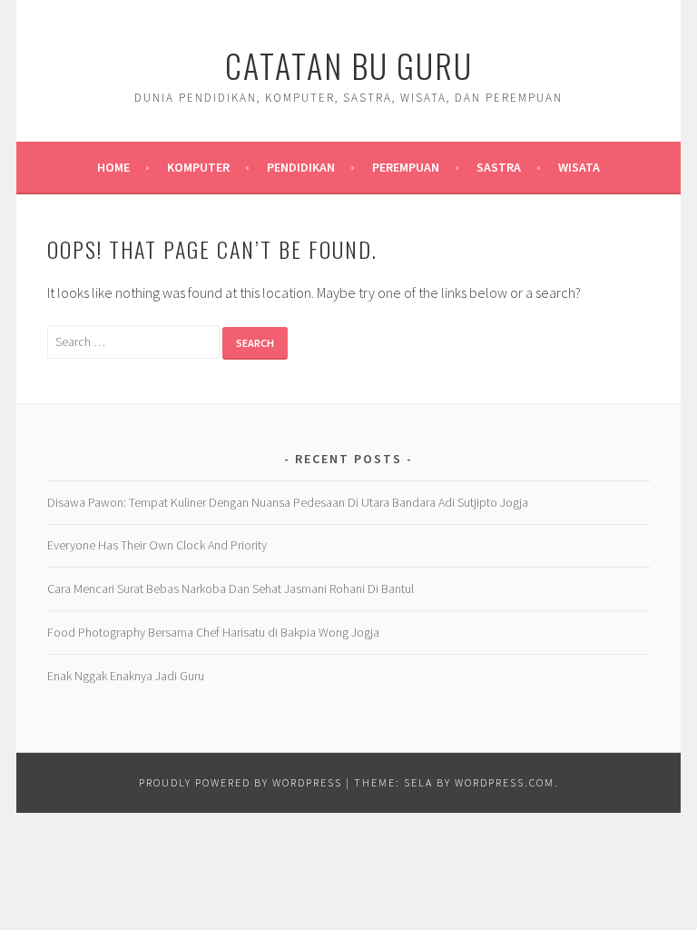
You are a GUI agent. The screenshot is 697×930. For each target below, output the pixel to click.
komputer (198, 167)
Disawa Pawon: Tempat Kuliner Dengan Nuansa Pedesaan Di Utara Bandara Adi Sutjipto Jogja (287, 502)
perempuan (405, 167)
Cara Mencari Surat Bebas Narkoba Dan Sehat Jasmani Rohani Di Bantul (230, 588)
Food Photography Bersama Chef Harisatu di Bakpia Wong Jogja (213, 632)
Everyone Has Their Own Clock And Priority (157, 545)
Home (113, 167)
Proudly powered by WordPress (240, 782)
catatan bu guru (349, 65)
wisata (579, 167)
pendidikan (301, 167)
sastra (498, 167)
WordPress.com (505, 782)
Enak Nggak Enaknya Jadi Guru (125, 676)
